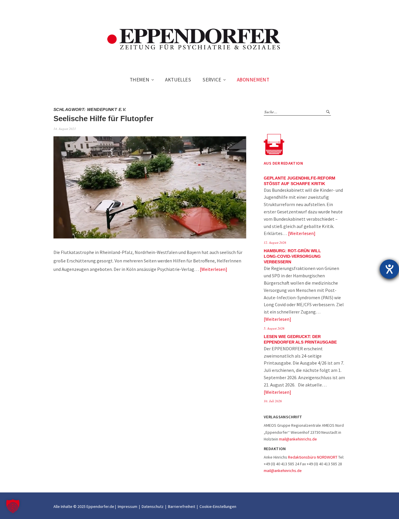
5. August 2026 (274, 328)
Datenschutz (153, 506)
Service (211, 79)
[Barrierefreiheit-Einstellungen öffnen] (389, 269)
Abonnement (253, 79)
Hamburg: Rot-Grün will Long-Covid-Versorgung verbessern (292, 256)
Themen (140, 79)
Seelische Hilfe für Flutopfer (103, 118)
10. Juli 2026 (273, 401)
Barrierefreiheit (181, 506)
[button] (13, 506)
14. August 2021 (64, 128)
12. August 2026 (275, 242)
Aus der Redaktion (283, 163)
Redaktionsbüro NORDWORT (312, 457)
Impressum (127, 506)
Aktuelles (178, 79)
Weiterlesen (213, 269)
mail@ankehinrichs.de (298, 439)
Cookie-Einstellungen (218, 506)
